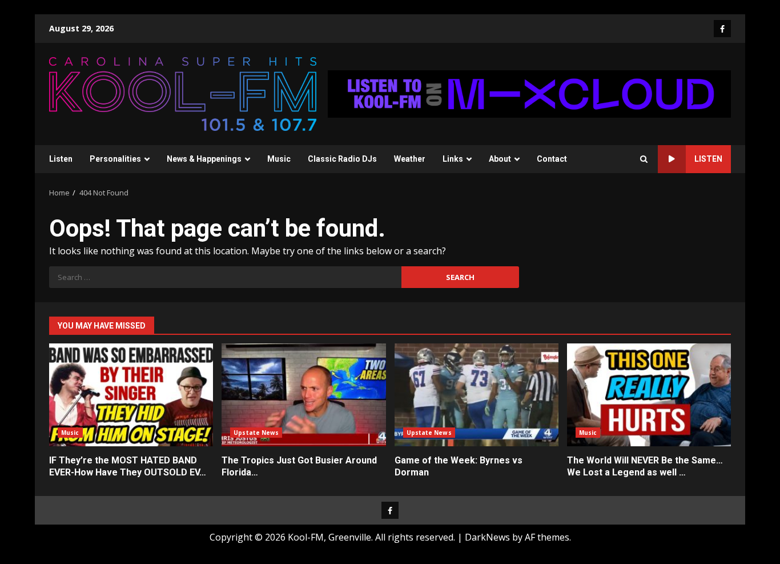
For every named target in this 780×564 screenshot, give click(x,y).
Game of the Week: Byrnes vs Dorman (476, 394)
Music (279, 158)
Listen (61, 158)
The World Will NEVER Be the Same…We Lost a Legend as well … (649, 394)
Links (453, 158)
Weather (409, 158)
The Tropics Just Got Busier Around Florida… (303, 394)
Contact (552, 158)
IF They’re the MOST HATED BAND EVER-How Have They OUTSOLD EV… (131, 394)
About (500, 158)
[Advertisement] (529, 93)
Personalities (115, 158)
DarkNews (487, 537)
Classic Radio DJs (342, 158)
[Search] (644, 159)
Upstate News (256, 433)
